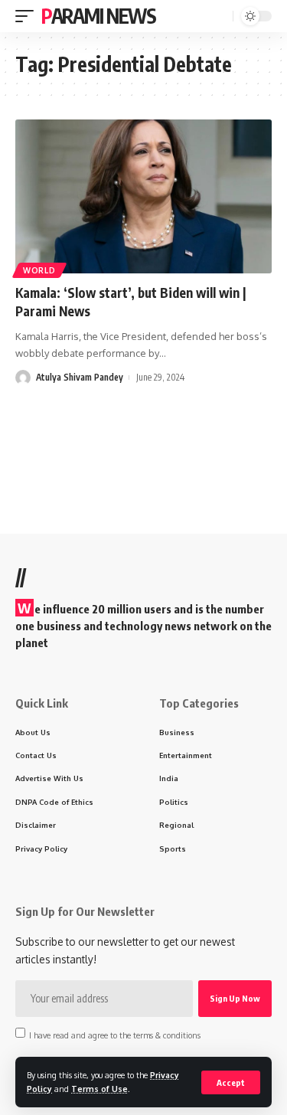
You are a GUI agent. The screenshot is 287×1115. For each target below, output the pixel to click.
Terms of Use (99, 1089)
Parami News (98, 15)
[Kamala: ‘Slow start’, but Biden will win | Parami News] (143, 196)
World (39, 270)
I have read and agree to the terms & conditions (115, 1034)
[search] (219, 16)
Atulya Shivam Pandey (79, 377)
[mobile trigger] (28, 16)
